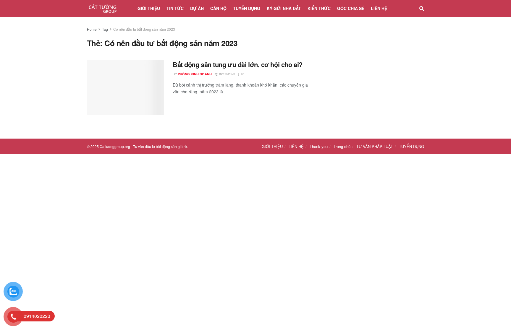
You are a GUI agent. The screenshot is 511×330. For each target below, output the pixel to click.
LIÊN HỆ (379, 8)
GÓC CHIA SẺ (350, 8)
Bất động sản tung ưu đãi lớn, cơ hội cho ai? (238, 64)
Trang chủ (342, 146)
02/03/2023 (226, 73)
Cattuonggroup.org (115, 146)
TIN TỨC (175, 8)
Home (92, 29)
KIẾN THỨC (319, 8)
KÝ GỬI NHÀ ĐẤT (284, 8)
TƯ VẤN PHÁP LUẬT (374, 146)
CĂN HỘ (218, 8)
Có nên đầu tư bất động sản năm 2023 (144, 29)
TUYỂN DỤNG (246, 8)
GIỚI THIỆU (149, 8)
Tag (105, 29)
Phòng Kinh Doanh (195, 74)
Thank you (319, 146)
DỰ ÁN (197, 8)
